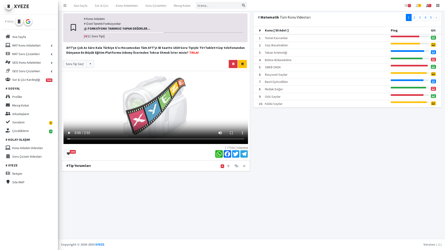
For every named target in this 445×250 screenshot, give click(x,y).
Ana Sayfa (80, 5)
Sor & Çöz (101, 5)
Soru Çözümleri (155, 5)
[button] (65, 5)
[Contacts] (236, 166)
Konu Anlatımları (127, 5)
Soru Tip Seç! (75, 64)
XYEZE (99, 244)
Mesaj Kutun (182, 5)
